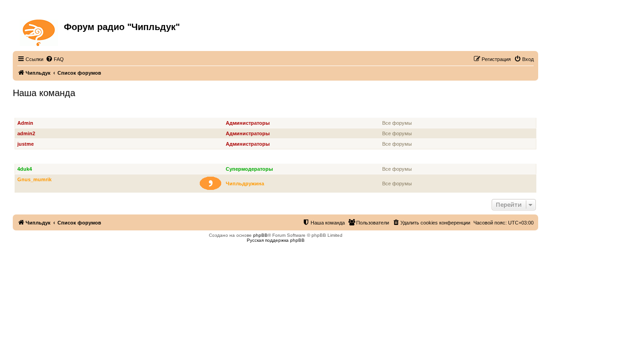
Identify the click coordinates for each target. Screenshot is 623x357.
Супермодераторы (40, 158)
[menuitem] (55, 59)
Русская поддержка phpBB (276, 240)
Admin (25, 123)
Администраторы (38, 112)
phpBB (260, 235)
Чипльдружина (245, 183)
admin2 (26, 133)
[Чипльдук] (39, 31)
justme (25, 144)
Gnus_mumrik (34, 179)
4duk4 (24, 169)
